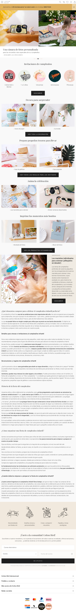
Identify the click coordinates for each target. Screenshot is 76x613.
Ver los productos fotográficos (38, 250)
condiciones (52, 565)
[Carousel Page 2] (36, 58)
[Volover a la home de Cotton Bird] (7, 2)
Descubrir (38, 93)
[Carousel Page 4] (39, 58)
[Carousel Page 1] (34, 58)
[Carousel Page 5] (41, 58)
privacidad (44, 565)
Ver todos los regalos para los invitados (38, 175)
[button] (74, 7)
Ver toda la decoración (38, 134)
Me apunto (38, 561)
